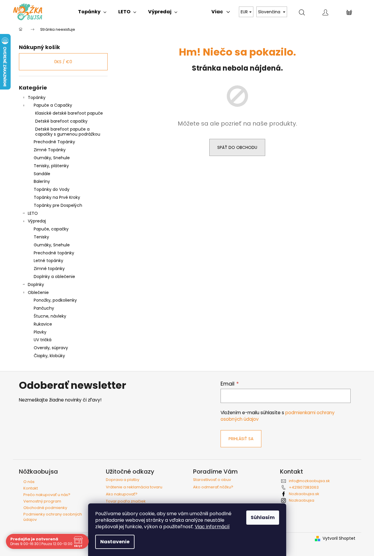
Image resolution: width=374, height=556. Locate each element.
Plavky (40, 332)
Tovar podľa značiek (126, 501)
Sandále (42, 174)
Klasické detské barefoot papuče (69, 113)
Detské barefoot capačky (61, 121)
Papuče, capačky (51, 229)
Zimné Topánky (50, 150)
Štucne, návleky (50, 316)
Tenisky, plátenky (51, 166)
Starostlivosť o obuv (212, 480)
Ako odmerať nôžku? (213, 487)
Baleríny (42, 181)
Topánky (37, 97)
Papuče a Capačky (53, 105)
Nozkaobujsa (301, 500)
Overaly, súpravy (51, 348)
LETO (33, 213)
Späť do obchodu (237, 147)
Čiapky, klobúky (49, 356)
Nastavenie (114, 541)
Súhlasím (263, 517)
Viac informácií (212, 526)
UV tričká (42, 340)
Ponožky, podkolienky (55, 300)
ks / (63, 62)
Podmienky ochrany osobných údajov (52, 516)
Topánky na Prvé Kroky (57, 197)
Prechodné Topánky (54, 142)
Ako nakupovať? (121, 494)
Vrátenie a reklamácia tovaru (134, 487)
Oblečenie (38, 292)
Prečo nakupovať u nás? (46, 495)
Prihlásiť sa (241, 439)
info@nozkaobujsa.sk (309, 481)
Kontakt (30, 488)
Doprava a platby (122, 480)
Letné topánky (48, 261)
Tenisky (41, 237)
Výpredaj (37, 221)
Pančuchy (44, 308)
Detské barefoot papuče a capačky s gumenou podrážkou (67, 131)
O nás (29, 482)
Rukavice (43, 324)
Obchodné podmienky (45, 508)
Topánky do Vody (51, 189)
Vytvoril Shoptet (339, 538)
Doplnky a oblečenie (54, 276)
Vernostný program (42, 501)
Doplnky (36, 284)
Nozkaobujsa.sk (304, 494)
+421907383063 (304, 487)
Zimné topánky (49, 269)
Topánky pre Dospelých (58, 205)
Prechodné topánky (54, 253)
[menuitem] (92, 12)
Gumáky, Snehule (52, 158)
